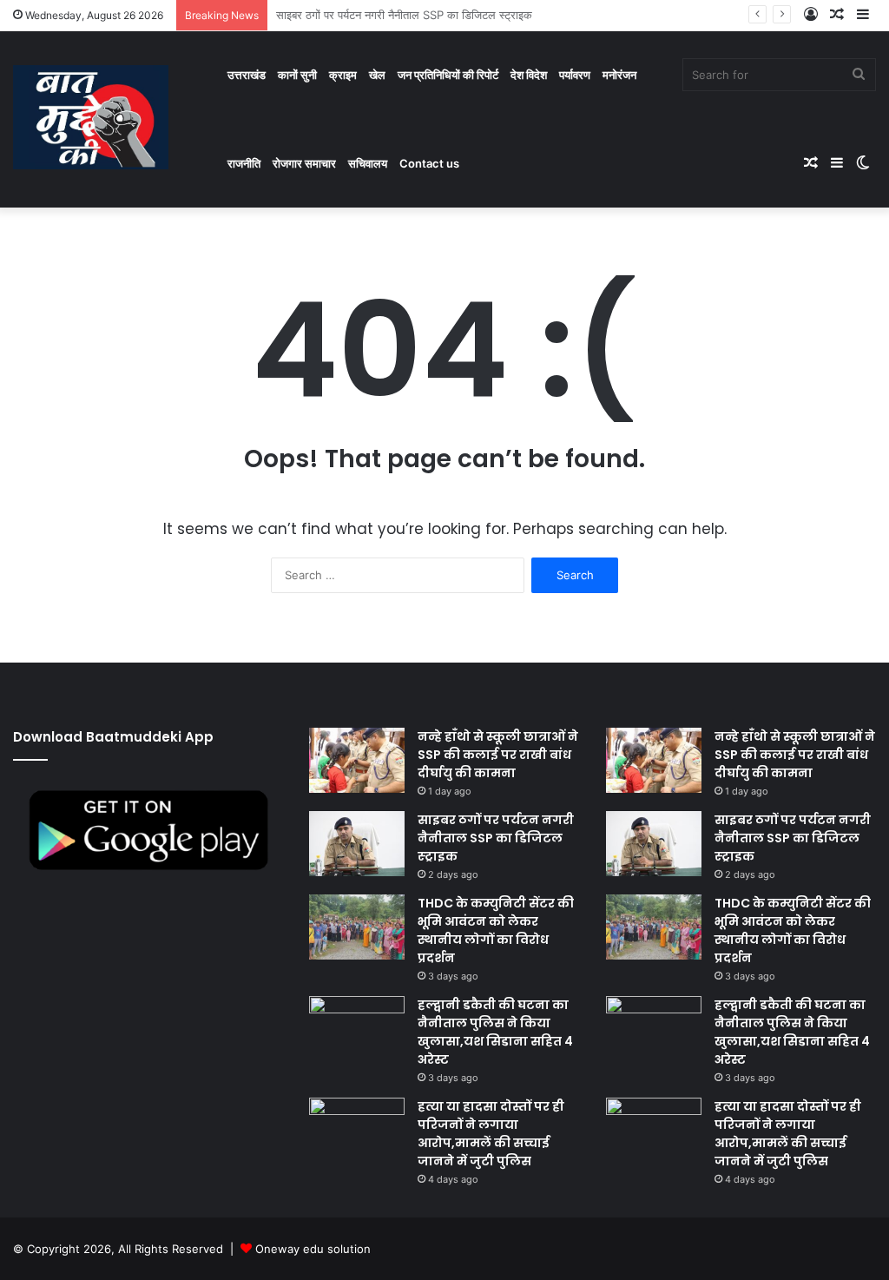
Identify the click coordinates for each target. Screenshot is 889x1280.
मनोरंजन (619, 75)
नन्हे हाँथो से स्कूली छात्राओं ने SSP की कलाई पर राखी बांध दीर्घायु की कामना (498, 755)
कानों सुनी (297, 75)
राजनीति (243, 163)
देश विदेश (528, 75)
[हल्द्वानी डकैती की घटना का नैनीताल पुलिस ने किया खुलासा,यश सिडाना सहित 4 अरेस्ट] (357, 1028)
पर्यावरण (574, 75)
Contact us (429, 163)
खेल (377, 75)
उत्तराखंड (246, 75)
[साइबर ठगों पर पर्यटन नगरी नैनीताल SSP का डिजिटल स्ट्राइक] (357, 843)
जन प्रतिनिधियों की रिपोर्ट (448, 75)
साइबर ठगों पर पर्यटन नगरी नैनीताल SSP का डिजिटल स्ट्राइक (496, 838)
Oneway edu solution (313, 1249)
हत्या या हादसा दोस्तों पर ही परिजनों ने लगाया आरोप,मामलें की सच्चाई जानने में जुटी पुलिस (491, 1134)
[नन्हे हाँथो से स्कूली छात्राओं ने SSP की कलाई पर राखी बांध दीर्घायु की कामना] (357, 760)
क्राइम (343, 75)
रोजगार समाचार (304, 163)
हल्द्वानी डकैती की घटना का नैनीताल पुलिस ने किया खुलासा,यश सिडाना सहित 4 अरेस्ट (495, 1032)
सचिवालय (367, 163)
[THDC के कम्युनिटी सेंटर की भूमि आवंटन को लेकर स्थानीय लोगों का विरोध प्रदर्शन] (357, 927)
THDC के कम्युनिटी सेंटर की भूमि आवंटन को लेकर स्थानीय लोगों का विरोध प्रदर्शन (496, 930)
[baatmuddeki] (90, 117)
